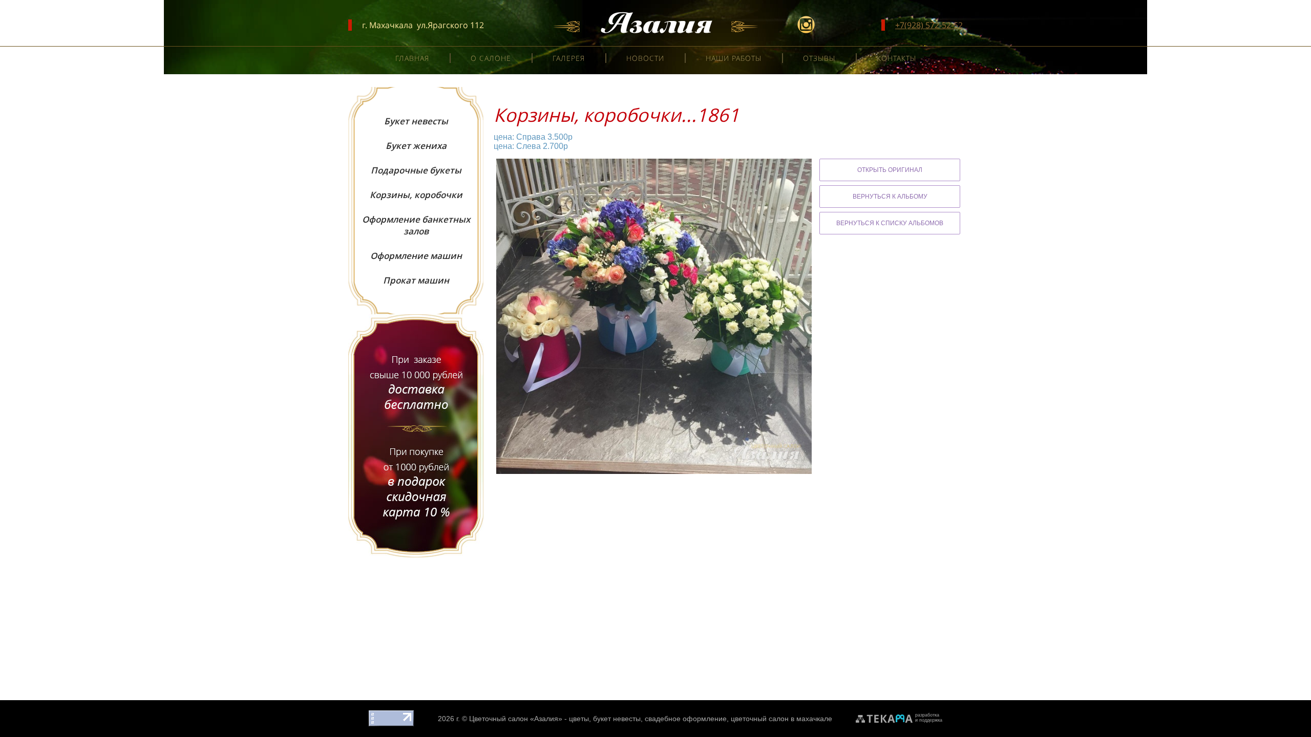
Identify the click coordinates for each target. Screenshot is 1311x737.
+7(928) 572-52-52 (929, 25)
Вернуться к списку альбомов (889, 223)
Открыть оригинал (889, 170)
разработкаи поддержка (928, 717)
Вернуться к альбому (890, 196)
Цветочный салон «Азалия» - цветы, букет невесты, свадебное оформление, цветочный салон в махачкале (650, 718)
